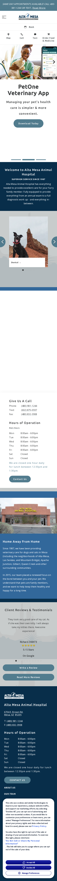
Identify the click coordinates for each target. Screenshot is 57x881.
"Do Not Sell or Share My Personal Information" (23, 842)
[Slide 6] (29, 660)
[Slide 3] (41, 159)
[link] (28, 16)
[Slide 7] (32, 660)
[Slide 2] (28, 159)
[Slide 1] (16, 159)
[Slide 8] (35, 660)
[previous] (3, 62)
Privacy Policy (39, 826)
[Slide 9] (38, 660)
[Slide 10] (41, 660)
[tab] (15, 428)
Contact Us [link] (20, 479)
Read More (39, 8)
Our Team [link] (10, 794)
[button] (4, 17)
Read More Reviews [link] (28, 677)
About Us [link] (9, 787)
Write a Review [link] (28, 667)
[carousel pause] (54, 76)
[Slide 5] (34, 270)
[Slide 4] (31, 270)
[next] (53, 62)
